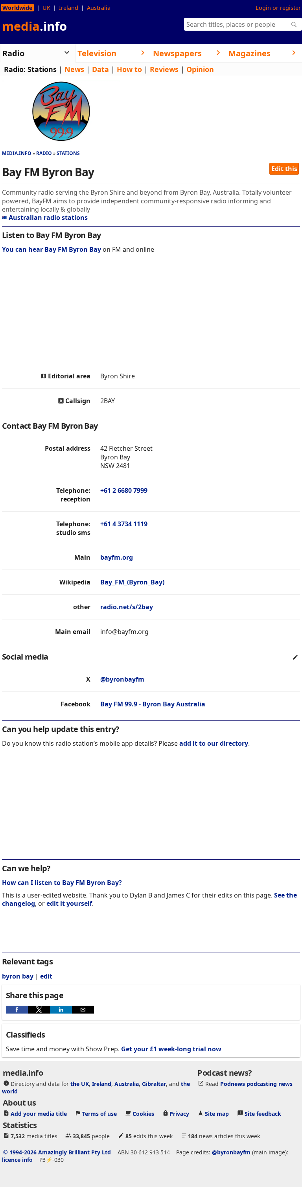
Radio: (15, 69)
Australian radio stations (48, 217)
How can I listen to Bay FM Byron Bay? (62, 882)
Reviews (164, 69)
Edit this (284, 168)
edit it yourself (69, 903)
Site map (217, 1113)
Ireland (68, 7)
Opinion (200, 69)
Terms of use (99, 1113)
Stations (42, 69)
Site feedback (263, 1113)
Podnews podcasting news (256, 1083)
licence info (17, 1159)
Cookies (143, 1113)
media (34, 26)
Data (100, 69)
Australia (98, 7)
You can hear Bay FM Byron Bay (51, 249)
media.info (16, 153)
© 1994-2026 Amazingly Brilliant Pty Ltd (57, 1152)
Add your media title (39, 1113)
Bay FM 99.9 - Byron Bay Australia (152, 704)
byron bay (17, 976)
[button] (17, 1010)
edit (46, 976)
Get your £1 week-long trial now (171, 1049)
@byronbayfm (122, 679)
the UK (79, 1083)
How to (129, 69)
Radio (44, 153)
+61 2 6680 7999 (123, 490)
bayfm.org (116, 557)
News (74, 69)
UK (46, 7)
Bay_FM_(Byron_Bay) (132, 582)
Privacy (179, 1113)
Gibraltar (154, 1083)
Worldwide (17, 7)
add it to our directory (213, 743)
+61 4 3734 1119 (123, 524)
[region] (151, 314)
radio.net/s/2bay (126, 607)
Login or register (278, 7)
